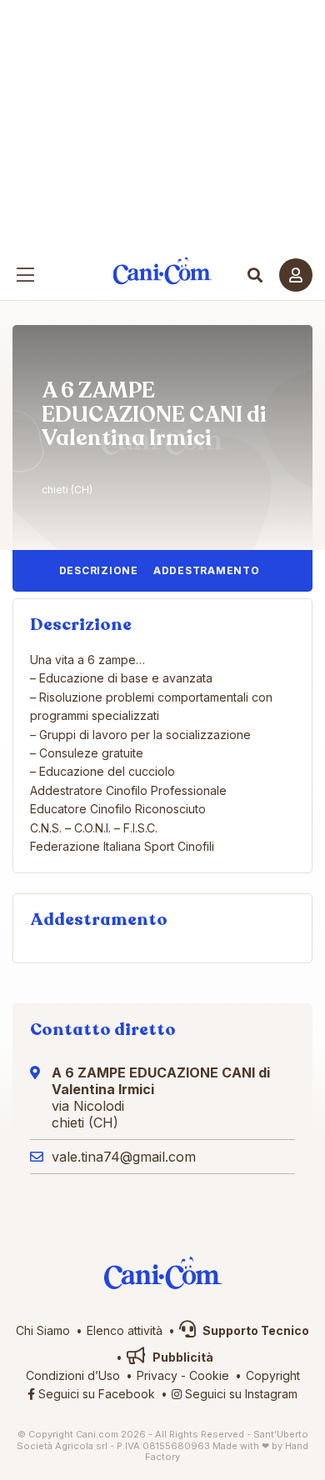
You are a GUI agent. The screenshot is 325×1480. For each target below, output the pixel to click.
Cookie (209, 1375)
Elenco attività (124, 1330)
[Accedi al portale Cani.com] (295, 275)
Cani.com (162, 271)
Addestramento (206, 570)
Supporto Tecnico (254, 1330)
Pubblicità (181, 1357)
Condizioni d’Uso (73, 1375)
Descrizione (98, 570)
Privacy (157, 1375)
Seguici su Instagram (240, 1394)
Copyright (273, 1375)
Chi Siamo (43, 1330)
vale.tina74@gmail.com (124, 1156)
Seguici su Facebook (95, 1394)
